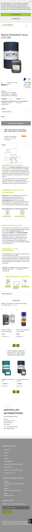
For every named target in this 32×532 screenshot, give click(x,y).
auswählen (16, 18)
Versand (6, 452)
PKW (18, 173)
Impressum (7, 449)
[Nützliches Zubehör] (9, 288)
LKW (23, 173)
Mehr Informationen (7, 293)
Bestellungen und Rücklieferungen (13, 470)
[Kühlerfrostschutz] (25, 288)
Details (3, 145)
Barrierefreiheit (8, 467)
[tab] (16, 144)
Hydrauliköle (10, 174)
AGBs (5, 455)
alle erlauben (16, 14)
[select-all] (13, 305)
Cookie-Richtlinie (27, 9)
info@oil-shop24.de (9, 495)
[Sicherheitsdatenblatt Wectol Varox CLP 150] (22, 214)
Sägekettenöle (17, 174)
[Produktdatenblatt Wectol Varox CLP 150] (7, 214)
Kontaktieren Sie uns (9, 473)
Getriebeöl (4, 174)
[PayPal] (24, 81)
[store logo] (11, 25)
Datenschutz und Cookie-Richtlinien (13, 464)
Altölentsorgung (8, 461)
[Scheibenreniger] (17, 288)
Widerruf (6, 458)
